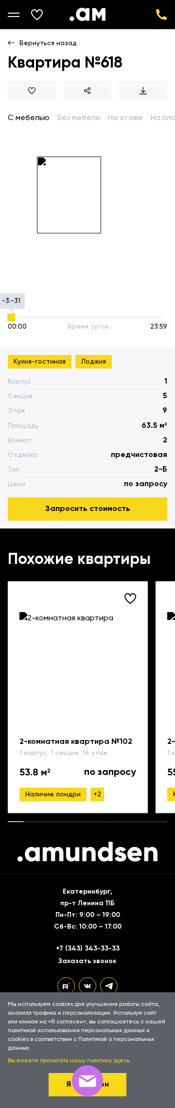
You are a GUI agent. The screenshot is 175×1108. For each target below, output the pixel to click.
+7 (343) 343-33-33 (161, 14)
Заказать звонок (87, 961)
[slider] (11, 317)
